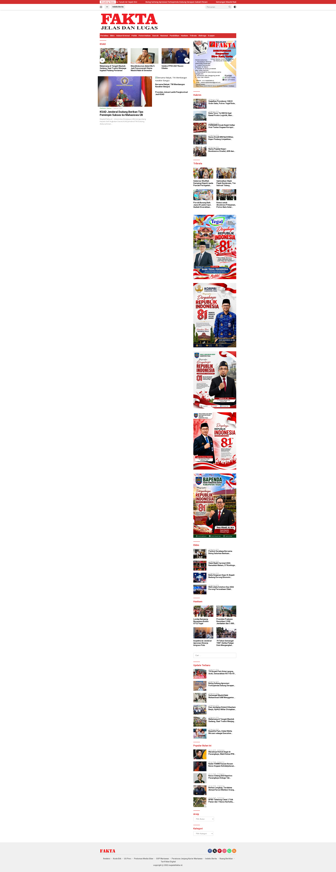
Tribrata (193, 36)
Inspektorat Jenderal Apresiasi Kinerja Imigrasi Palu (202, 643)
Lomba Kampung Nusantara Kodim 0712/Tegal (201, 621)
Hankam (184, 36)
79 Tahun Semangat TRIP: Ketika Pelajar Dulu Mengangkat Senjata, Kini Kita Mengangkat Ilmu (225, 643)
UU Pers (127, 859)
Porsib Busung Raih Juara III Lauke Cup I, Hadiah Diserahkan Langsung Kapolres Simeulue (202, 205)
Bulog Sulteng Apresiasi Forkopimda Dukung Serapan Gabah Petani (125, 2)
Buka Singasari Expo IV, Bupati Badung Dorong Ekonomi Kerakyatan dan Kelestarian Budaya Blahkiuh (221, 576)
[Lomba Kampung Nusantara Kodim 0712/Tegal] (203, 611)
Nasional (164, 36)
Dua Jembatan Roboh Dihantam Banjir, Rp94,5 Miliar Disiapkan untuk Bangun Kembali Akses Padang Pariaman (222, 708)
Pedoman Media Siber (143, 859)
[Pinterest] (219, 851)
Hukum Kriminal (123, 36)
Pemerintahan (145, 36)
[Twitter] (215, 851)
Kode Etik (117, 859)
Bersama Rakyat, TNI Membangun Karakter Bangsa (170, 85)
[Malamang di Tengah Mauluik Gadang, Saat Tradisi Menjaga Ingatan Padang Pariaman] (114, 56)
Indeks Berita (118, 7)
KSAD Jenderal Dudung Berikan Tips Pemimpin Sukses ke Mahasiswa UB (121, 113)
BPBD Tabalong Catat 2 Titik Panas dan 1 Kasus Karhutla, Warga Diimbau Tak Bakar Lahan (220, 801)
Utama (109, 108)
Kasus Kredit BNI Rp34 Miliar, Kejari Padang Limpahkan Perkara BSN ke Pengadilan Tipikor (221, 138)
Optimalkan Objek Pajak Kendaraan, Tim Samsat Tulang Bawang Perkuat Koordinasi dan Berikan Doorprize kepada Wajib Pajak (226, 183)
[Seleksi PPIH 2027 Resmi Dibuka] (175, 56)
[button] (229, 7)
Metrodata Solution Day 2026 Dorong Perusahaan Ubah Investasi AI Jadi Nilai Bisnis (221, 588)
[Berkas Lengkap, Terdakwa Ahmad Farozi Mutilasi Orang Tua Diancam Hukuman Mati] (199, 790)
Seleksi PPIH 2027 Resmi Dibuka (172, 67)
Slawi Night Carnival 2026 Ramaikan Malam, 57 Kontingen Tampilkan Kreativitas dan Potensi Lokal (222, 564)
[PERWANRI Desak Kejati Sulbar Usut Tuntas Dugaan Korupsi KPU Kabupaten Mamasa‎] (199, 128)
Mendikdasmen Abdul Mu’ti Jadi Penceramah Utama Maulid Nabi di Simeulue (143, 68)
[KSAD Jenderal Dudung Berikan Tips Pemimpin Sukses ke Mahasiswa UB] (125, 91)
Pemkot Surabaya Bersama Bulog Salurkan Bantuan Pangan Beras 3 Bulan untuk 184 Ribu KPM (222, 552)
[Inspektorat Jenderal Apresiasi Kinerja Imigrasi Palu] (203, 632)
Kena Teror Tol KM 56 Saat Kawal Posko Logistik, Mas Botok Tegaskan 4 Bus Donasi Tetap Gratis (221, 114)
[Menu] (101, 7)
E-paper (211, 36)
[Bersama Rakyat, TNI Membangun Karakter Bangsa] (173, 79)
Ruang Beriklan (226, 859)
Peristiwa (104, 36)
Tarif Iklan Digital (168, 862)
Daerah (155, 36)
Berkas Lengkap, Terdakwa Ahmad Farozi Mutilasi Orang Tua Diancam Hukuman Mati (221, 789)
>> (107, 7)
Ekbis (112, 36)
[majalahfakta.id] (129, 21)
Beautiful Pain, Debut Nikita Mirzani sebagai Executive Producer (220, 732)
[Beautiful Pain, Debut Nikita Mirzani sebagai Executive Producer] (199, 734)
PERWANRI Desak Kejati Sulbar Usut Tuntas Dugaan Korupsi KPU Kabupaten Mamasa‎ (221, 126)
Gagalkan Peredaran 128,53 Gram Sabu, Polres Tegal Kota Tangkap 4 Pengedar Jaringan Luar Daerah (221, 102)
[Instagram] (224, 851)
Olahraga (202, 36)
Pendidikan (174, 36)
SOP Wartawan (162, 859)
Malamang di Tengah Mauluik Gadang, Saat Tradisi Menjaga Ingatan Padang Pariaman (113, 68)
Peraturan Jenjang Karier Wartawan (187, 859)
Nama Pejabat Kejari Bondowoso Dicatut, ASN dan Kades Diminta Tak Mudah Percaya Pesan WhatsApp (221, 150)
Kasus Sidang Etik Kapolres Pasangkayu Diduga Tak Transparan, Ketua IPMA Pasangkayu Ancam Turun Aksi (221, 777)
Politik (134, 36)
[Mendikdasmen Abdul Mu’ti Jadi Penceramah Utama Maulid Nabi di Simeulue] (145, 56)
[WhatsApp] (229, 851)
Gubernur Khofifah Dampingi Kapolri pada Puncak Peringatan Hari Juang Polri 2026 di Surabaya (203, 183)
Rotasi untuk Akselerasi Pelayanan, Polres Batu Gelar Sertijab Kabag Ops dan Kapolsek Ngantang (226, 205)
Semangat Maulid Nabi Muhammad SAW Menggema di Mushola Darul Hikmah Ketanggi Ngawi (207, 2)
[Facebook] (210, 851)
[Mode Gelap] (235, 7)
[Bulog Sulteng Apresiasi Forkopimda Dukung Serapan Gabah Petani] (199, 686)
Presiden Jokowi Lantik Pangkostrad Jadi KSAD (171, 93)
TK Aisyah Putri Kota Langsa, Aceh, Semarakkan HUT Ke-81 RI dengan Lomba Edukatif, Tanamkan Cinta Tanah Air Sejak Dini (221, 672)
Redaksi (106, 859)
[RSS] (234, 851)
